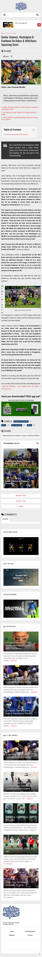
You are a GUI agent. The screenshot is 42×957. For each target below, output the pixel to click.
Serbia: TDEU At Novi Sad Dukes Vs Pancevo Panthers (19, 462)
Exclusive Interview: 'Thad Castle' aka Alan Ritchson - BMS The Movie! (19, 645)
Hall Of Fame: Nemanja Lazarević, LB (26, 23)
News (8, 33)
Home (2, 33)
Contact (30, 935)
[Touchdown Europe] (21, 9)
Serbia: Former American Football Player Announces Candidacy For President (19, 786)
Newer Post (21, 495)
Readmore (14, 661)
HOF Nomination (30, 931)
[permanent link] (11, 56)
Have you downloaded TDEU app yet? (16, 134)
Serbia (14, 33)
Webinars (12, 935)
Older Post (21, 501)
